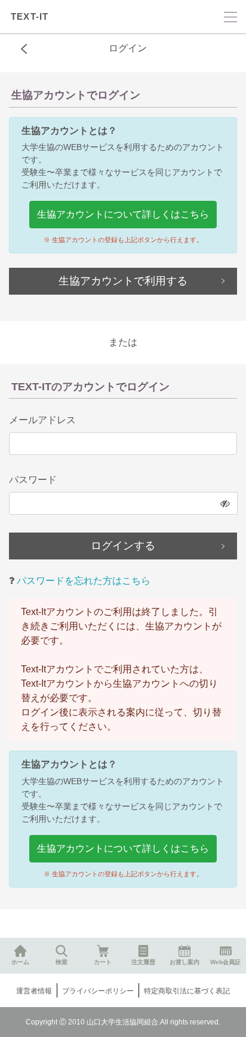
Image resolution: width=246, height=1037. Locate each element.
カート (103, 962)
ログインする (123, 546)
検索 (61, 962)
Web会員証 (225, 962)
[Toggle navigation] (230, 17)
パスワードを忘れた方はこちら (82, 581)
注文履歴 (143, 962)
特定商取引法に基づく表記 (187, 991)
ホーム (20, 962)
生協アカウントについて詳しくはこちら (123, 214)
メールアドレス (42, 420)
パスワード (33, 480)
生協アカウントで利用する (123, 281)
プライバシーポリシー (98, 991)
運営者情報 (34, 991)
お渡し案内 (184, 962)
